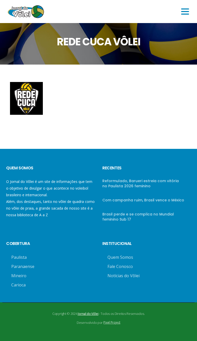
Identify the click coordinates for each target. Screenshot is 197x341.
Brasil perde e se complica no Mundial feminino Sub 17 (138, 217)
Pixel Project (111, 322)
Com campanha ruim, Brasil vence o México (143, 200)
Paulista (19, 257)
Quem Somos (120, 257)
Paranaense (22, 266)
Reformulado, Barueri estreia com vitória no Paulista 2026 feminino (140, 183)
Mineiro (18, 275)
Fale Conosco (120, 266)
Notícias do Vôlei (123, 275)
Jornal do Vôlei (88, 314)
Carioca (18, 285)
